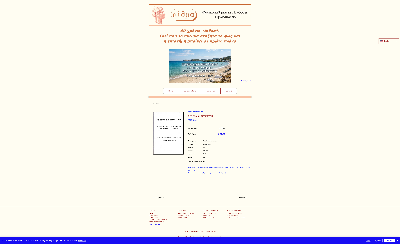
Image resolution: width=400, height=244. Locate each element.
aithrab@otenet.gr (159, 221)
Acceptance (389, 241)
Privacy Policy (82, 241)
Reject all (378, 241)
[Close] (397, 240)
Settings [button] (368, 241)
